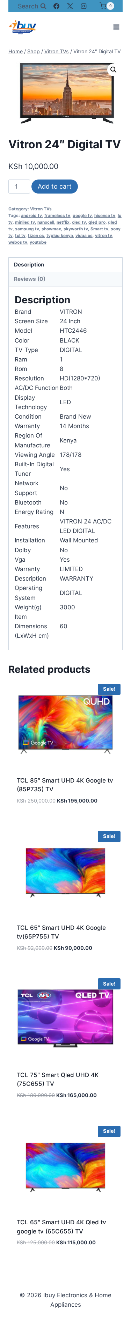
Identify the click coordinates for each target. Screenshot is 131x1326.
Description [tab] (29, 264)
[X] (70, 6)
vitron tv (103, 235)
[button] (113, 69)
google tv (82, 215)
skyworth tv (76, 228)
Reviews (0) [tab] (29, 279)
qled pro (96, 222)
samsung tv (27, 228)
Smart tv (99, 228)
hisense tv (104, 215)
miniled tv (25, 222)
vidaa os (84, 235)
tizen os (36, 235)
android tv (31, 215)
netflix (63, 222)
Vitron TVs (41, 208)
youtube (38, 242)
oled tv (79, 222)
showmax (51, 228)
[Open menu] (116, 26)
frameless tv (57, 215)
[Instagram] (84, 6)
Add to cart (55, 186)
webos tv (17, 242)
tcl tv (20, 235)
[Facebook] (57, 6)
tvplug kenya (59, 235)
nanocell (45, 222)
